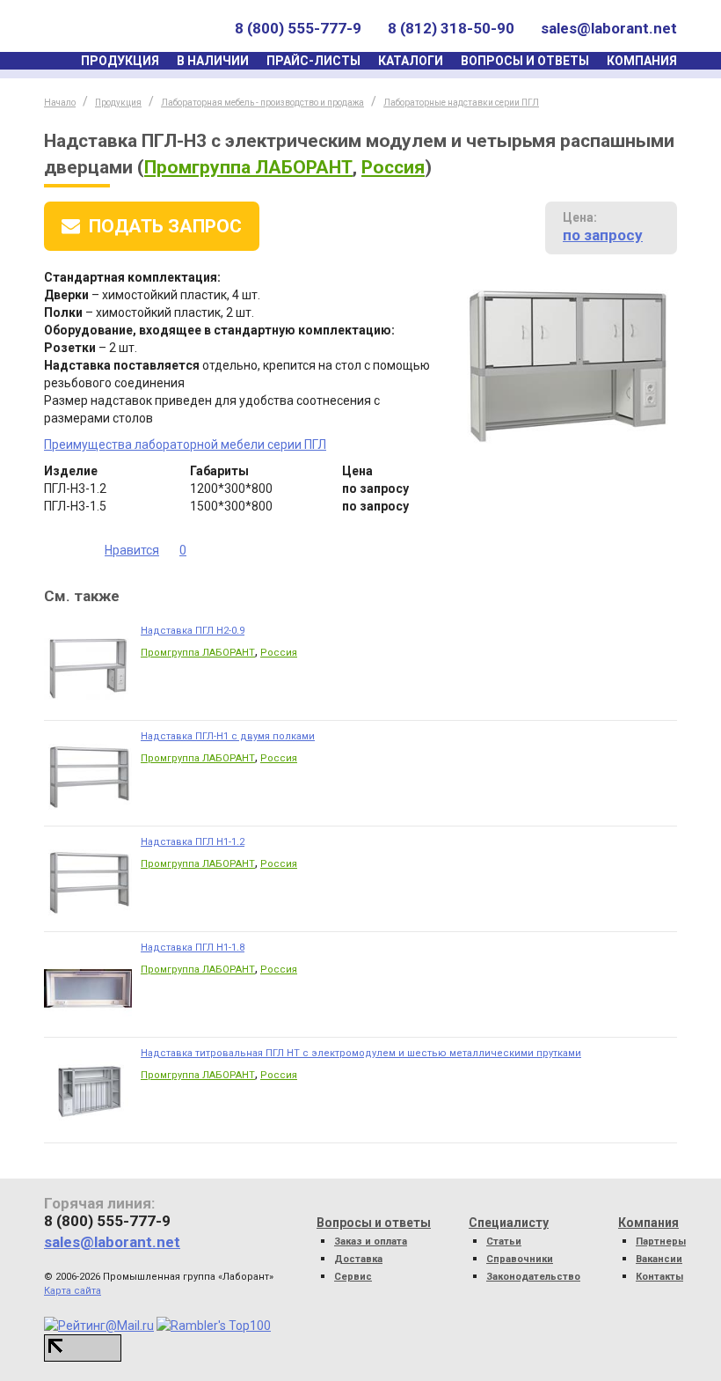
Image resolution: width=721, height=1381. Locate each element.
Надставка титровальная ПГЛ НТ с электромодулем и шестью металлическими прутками (361, 1053)
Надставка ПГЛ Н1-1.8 (192, 947)
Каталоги (410, 61)
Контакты (659, 1276)
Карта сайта (72, 1291)
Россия (393, 167)
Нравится (132, 550)
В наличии (213, 61)
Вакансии (659, 1259)
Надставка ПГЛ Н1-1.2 (192, 842)
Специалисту (509, 1223)
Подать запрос (165, 226)
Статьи (503, 1241)
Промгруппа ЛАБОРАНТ (248, 167)
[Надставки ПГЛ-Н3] (566, 365)
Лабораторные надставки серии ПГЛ (461, 102)
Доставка (358, 1259)
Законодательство (533, 1276)
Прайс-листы (313, 61)
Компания (642, 61)
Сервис (353, 1276)
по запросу (603, 235)
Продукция (120, 61)
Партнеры (661, 1241)
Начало (60, 102)
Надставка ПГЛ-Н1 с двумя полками (228, 736)
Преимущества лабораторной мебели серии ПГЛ (185, 444)
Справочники (519, 1259)
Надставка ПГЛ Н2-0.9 (192, 630)
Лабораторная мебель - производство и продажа (262, 102)
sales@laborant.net (609, 28)
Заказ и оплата (370, 1241)
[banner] (126, 28)
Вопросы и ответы (525, 61)
